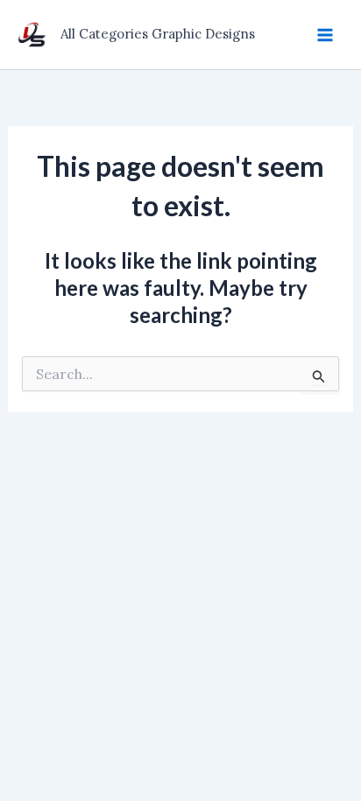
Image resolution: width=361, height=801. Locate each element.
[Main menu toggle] (325, 34)
